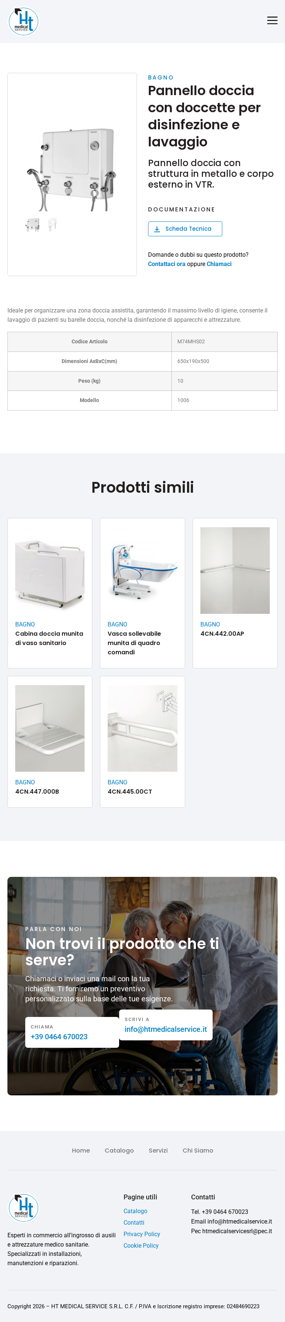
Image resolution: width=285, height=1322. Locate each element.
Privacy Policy (142, 1234)
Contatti (134, 1222)
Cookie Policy (141, 1245)
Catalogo (119, 1150)
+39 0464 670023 (59, 1036)
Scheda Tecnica (189, 229)
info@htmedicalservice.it (166, 1029)
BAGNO (161, 77)
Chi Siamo (198, 1150)
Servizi (158, 1150)
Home (81, 1150)
